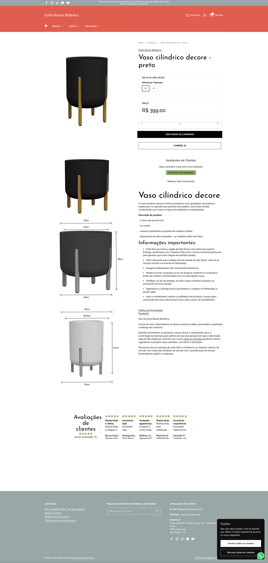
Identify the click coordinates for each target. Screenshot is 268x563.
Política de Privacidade (150, 310)
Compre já (180, 145)
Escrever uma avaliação (181, 172)
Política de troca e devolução (60, 520)
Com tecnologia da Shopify (209, 557)
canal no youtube (192, 339)
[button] (193, 15)
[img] (86, 433)
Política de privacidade (57, 516)
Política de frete (53, 513)
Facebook (143, 313)
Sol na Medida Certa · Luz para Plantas (65, 509)
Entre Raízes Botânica (61, 15)
